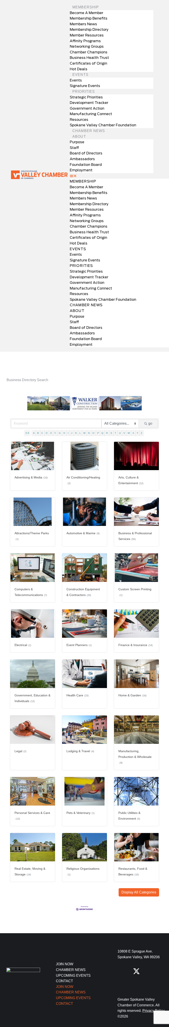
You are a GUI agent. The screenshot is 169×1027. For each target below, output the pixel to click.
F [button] (55, 433)
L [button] (80, 433)
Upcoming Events (73, 975)
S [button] (111, 433)
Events (80, 74)
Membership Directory (89, 29)
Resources (79, 120)
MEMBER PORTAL (42, 355)
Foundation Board (86, 165)
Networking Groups (87, 46)
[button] (111, 176)
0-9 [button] (27, 433)
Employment (81, 170)
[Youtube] (136, 985)
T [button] (115, 433)
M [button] (84, 433)
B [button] (38, 433)
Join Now (64, 964)
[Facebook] (121, 971)
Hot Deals (78, 69)
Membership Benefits (88, 18)
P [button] (98, 433)
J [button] (71, 433)
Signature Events (85, 86)
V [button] (124, 433)
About (79, 136)
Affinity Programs (85, 41)
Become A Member (86, 13)
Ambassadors (82, 159)
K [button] (76, 433)
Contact (64, 981)
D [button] (47, 433)
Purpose (77, 142)
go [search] (150, 423)
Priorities (83, 91)
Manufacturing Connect (91, 114)
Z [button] (141, 433)
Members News (83, 24)
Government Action (87, 108)
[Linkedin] (121, 985)
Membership (85, 7)
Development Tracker (89, 103)
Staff (74, 148)
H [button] (64, 433)
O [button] (93, 433)
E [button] (51, 433)
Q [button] (102, 433)
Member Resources (87, 35)
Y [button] (137, 433)
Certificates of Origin (88, 63)
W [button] (129, 433)
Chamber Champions (88, 52)
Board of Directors (86, 153)
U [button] (120, 433)
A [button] (34, 433)
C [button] (42, 433)
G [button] (60, 433)
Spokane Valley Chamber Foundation (103, 125)
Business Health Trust (89, 58)
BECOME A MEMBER (126, 355)
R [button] (107, 433)
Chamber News (88, 131)
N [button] (89, 433)
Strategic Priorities (86, 97)
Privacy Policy (153, 1011)
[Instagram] (152, 971)
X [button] (133, 433)
